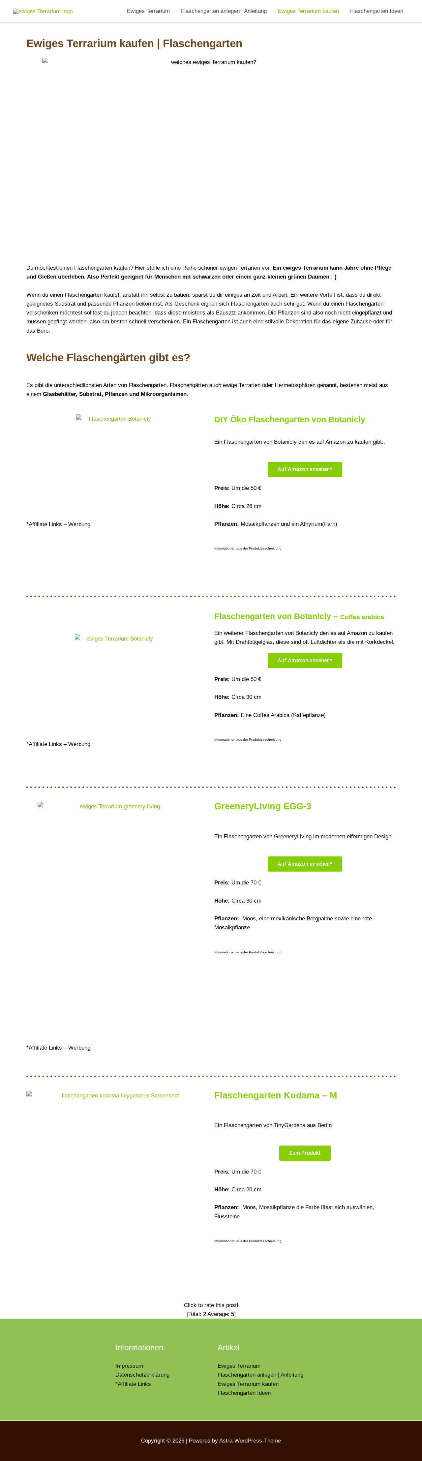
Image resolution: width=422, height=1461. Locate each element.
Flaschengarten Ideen (376, 11)
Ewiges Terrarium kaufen (308, 11)
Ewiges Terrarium (148, 11)
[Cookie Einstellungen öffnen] (14, 1452)
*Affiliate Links (133, 1384)
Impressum (129, 1366)
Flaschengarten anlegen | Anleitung (224, 11)
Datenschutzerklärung (142, 1375)
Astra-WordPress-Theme (250, 1441)
